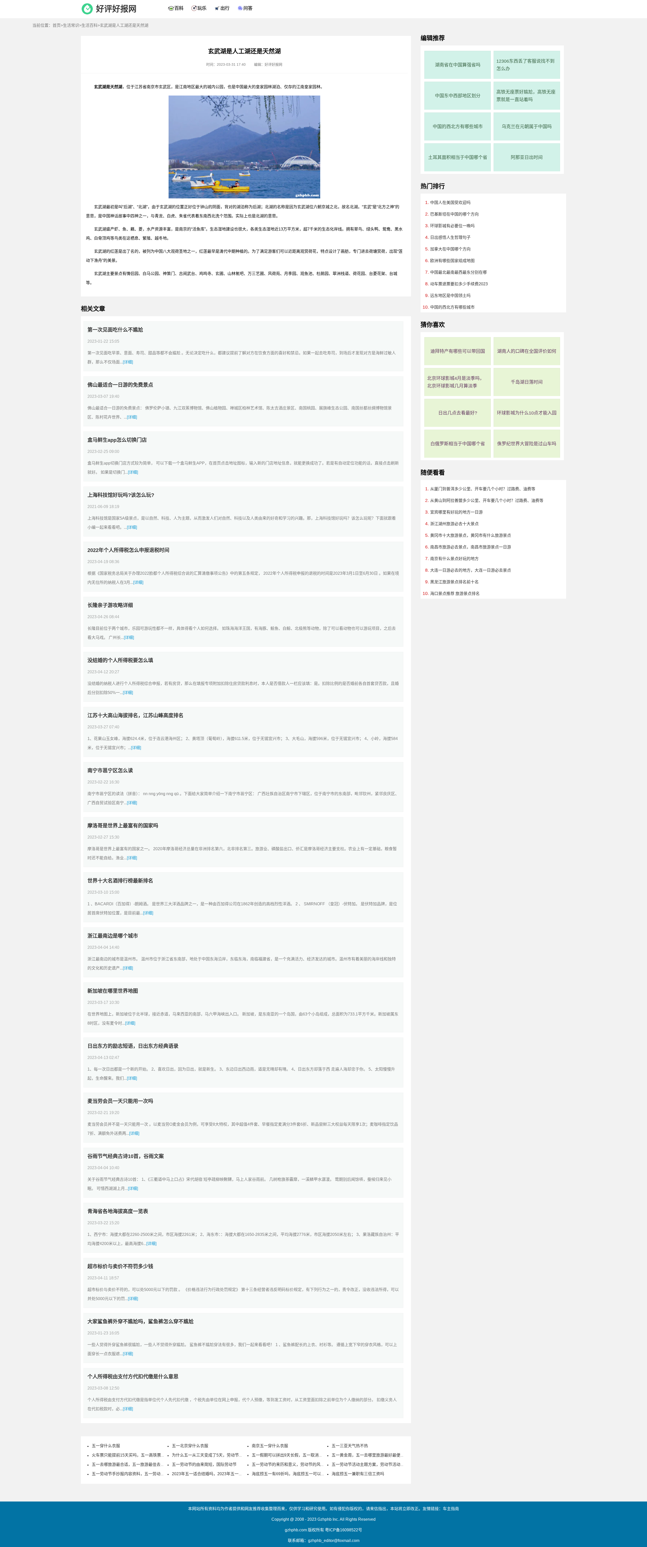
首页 (57, 25)
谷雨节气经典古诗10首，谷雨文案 (125, 1156)
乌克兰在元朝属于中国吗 (527, 126)
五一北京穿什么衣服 (190, 1446)
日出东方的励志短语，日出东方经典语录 (132, 1046)
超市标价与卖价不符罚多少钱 (120, 1266)
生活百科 (89, 25)
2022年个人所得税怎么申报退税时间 (128, 550)
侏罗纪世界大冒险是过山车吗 (526, 443)
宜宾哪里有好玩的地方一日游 (456, 512)
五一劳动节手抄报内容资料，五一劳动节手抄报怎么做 (140, 1474)
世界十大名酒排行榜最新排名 (120, 881)
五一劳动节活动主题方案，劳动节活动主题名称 (374, 1464)
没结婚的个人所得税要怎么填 (120, 660)
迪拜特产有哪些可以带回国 (457, 351)
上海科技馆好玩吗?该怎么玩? (120, 495)
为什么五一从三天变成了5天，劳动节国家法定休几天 (219, 1455)
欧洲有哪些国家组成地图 (452, 261)
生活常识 (71, 25)
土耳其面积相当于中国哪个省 (457, 157)
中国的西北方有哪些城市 (458, 126)
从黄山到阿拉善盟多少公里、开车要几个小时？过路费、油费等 (486, 500)
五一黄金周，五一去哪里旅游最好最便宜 (368, 1455)
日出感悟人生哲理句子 (450, 237)
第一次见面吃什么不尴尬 (115, 330)
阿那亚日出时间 (527, 157)
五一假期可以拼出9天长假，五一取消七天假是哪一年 (299, 1455)
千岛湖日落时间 (527, 382)
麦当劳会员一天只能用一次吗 (120, 1101)
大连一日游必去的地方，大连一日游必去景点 (470, 570)
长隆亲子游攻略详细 (110, 605)
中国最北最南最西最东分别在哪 (458, 272)
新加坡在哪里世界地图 (112, 991)
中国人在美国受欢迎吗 (450, 202)
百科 (178, 8)
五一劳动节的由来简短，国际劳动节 (204, 1464)
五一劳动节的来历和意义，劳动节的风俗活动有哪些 (298, 1464)
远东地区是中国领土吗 (450, 295)
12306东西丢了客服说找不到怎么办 (525, 65)
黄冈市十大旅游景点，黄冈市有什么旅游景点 (470, 535)
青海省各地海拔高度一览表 (117, 1211)
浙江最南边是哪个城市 (112, 936)
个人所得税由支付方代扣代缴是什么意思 (132, 1376)
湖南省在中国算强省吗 (457, 64)
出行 (224, 8)
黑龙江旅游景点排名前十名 (454, 582)
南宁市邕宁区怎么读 (110, 770)
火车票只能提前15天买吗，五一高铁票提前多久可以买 (140, 1455)
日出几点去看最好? (457, 412)
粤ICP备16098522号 (343, 1530)
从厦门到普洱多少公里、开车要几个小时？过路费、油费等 (482, 489)
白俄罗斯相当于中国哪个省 (457, 443)
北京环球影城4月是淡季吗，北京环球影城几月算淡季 (455, 382)
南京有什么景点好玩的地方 (454, 559)
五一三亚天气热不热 (350, 1446)
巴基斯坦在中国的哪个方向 (454, 214)
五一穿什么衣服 (106, 1446)
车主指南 (451, 1509)
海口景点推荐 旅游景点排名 (455, 593)
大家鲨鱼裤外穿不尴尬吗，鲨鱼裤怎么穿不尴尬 (140, 1321)
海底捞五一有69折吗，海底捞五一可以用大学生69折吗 (301, 1474)
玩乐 (201, 8)
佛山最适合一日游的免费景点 (120, 385)
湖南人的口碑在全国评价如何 (526, 351)
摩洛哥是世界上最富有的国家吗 (122, 825)
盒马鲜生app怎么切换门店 (117, 440)
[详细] (128, 362)
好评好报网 (116, 8)
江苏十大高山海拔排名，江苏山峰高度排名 (135, 715)
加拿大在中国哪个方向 (450, 249)
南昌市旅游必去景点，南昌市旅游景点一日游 (470, 547)
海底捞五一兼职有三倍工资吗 (358, 1474)
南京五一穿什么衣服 (270, 1446)
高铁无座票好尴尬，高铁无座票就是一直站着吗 (526, 95)
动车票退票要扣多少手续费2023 (459, 284)
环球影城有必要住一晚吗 (452, 226)
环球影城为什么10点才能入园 (527, 412)
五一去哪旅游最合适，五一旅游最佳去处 (128, 1464)
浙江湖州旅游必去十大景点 (454, 524)
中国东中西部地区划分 (457, 95)
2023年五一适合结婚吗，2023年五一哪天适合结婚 (217, 1474)
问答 (247, 8)
